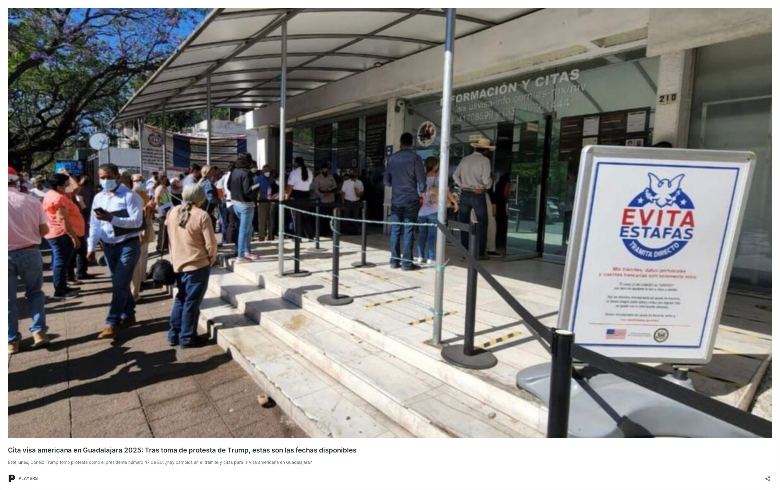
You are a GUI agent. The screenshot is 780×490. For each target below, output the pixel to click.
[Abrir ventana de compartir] (768, 476)
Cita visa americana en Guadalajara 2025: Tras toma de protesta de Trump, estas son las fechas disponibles (182, 450)
